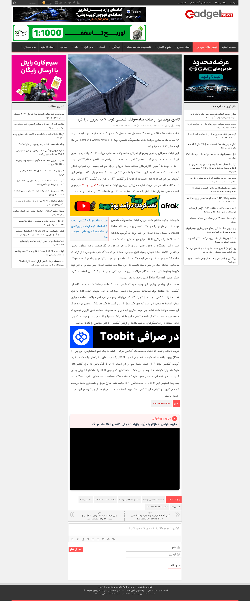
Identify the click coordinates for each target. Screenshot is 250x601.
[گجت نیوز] (209, 20)
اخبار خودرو (184, 47)
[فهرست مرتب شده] (93, 539)
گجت (102, 47)
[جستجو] (14, 2)
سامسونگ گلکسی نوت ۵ (153, 499)
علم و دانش (164, 47)
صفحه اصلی (229, 47)
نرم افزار (88, 47)
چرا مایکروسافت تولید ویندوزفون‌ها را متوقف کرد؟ (41, 144)
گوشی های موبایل (207, 47)
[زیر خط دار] (82, 539)
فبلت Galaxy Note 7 (105, 499)
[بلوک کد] (108, 539)
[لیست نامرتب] (98, 539)
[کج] (77, 539)
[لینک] (113, 539)
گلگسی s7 (175, 506)
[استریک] (87, 539)
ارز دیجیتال (29, 47)
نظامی (63, 47)
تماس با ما (220, 2)
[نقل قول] (103, 539)
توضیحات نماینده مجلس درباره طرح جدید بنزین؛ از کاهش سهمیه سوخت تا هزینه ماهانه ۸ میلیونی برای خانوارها (212, 168)
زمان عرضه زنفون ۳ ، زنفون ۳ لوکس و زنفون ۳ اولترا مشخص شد (99, 516)
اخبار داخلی (48, 47)
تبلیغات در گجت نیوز (201, 2)
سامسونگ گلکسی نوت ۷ (129, 499)
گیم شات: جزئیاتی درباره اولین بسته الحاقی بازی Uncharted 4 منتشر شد (150, 516)
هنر (76, 47)
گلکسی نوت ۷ (90, 185)
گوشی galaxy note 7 (157, 506)
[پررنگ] (72, 539)
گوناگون (116, 47)
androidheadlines (161, 403)
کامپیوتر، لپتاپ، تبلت (139, 47)
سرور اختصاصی (128, 594)
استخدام (182, 2)
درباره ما (234, 2)
